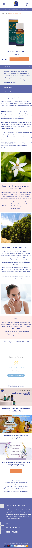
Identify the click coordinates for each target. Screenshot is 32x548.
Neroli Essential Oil (13, 489)
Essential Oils (14, 482)
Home (3, 13)
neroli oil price (24, 491)
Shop (7, 13)
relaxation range (23, 482)
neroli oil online (15, 491)
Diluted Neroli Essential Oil (14, 487)
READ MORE (16, 471)
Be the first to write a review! (16, 375)
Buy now (24, 59)
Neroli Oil (22, 489)
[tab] (16, 67)
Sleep (16, 484)
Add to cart (14, 59)
